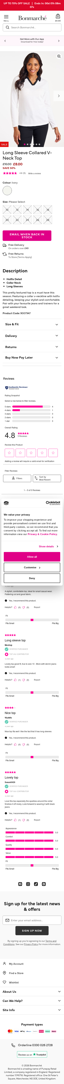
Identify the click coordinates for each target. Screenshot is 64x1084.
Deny (32, 578)
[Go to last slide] (5, 41)
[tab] (24, 144)
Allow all (32, 556)
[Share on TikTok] (36, 884)
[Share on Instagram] (28, 884)
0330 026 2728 (42, 1045)
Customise (30, 567)
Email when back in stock (27, 235)
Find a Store (16, 973)
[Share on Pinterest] (44, 884)
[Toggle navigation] (6, 17)
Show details (46, 546)
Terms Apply (24, 257)
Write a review (34, 174)
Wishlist (14, 982)
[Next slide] (58, 41)
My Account (16, 963)
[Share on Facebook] (20, 884)
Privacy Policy (31, 944)
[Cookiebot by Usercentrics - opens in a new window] (46, 503)
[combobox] (32, 27)
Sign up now (32, 930)
